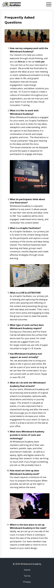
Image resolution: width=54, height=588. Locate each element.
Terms (27, 576)
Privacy (27, 582)
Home (27, 570)
